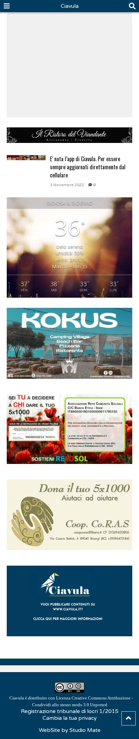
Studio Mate (85, 730)
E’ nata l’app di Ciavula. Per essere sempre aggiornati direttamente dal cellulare (88, 167)
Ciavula (70, 6)
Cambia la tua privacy (70, 718)
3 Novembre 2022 (67, 185)
